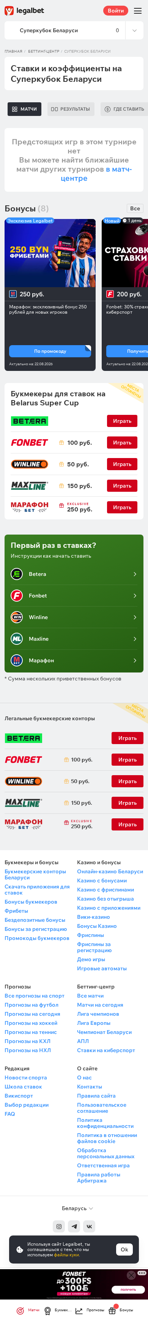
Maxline (39, 638)
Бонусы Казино (97, 926)
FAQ (10, 1113)
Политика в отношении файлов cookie (107, 1138)
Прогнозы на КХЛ (27, 1041)
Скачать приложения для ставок (37, 889)
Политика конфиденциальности (105, 1123)
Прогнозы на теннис (31, 1032)
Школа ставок (23, 1086)
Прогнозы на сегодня (32, 1013)
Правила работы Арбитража (98, 1177)
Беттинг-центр (43, 51)
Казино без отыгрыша (105, 898)
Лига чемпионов (98, 1013)
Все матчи (90, 995)
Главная (13, 51)
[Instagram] (59, 1226)
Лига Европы (93, 1023)
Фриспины (90, 935)
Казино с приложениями (108, 907)
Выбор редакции (27, 1104)
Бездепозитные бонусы (35, 919)
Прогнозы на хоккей (31, 1023)
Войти (116, 10)
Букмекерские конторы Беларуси (35, 874)
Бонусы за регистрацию (36, 929)
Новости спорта (26, 1077)
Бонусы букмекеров (31, 901)
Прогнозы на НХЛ (28, 1050)
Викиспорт (19, 1095)
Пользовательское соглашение (101, 1107)
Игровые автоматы (102, 968)
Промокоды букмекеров (37, 938)
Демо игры (91, 959)
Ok (124, 1249)
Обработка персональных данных (105, 1153)
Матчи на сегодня (100, 1004)
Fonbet (38, 595)
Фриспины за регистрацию (94, 947)
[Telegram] (74, 1226)
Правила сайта (96, 1095)
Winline (38, 617)
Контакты (89, 1086)
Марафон (41, 660)
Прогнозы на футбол (31, 1004)
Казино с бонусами (102, 880)
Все (135, 208)
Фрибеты (16, 910)
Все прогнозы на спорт (35, 995)
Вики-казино (93, 916)
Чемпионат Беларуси (104, 1032)
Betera (37, 574)
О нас (84, 1077)
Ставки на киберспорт (106, 1050)
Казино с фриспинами (105, 889)
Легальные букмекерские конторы (50, 718)
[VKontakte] (89, 1226)
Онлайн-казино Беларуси (110, 871)
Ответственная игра (103, 1165)
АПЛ (83, 1041)
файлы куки (66, 1254)
